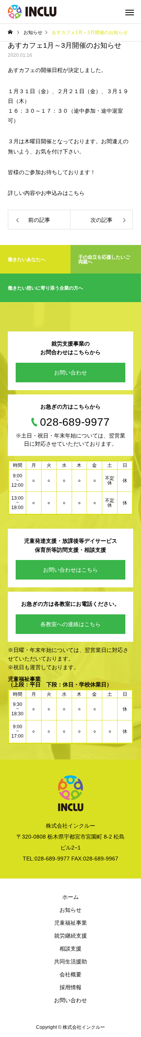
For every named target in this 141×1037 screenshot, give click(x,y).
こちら (76, 193)
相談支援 (70, 948)
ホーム (70, 897)
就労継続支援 (70, 936)
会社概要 (70, 974)
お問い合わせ (70, 372)
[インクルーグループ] (32, 12)
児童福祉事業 (70, 923)
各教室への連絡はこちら (70, 624)
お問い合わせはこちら (70, 570)
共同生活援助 (70, 961)
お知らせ (70, 910)
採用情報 (70, 987)
